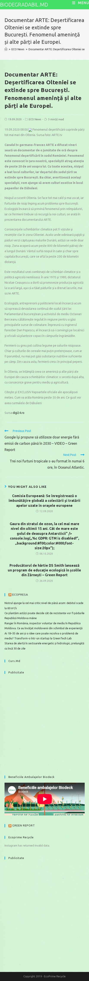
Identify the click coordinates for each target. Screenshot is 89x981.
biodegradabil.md (24, 5)
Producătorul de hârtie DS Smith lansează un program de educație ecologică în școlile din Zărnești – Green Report (44, 570)
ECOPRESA (20, 594)
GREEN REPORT (23, 825)
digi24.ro (18, 413)
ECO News (35, 119)
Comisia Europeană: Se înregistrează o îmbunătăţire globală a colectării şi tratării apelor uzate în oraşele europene (44, 500)
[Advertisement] (44, 722)
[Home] (6, 49)
